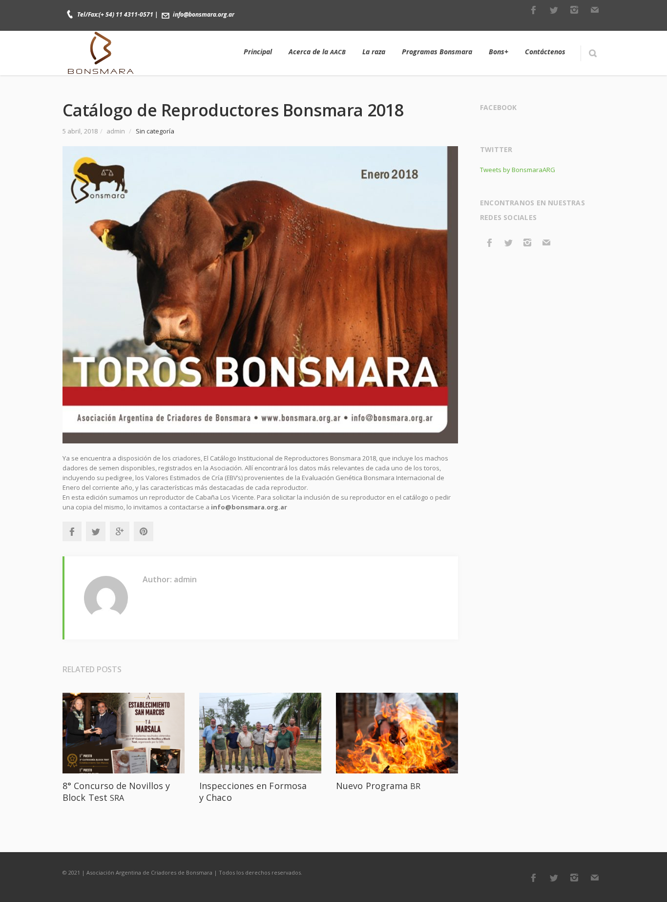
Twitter (553, 10)
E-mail (594, 10)
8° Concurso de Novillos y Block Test (116, 791)
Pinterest (143, 531)
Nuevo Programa (378, 786)
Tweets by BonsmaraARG (517, 169)
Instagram (574, 10)
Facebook (533, 10)
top (647, 882)
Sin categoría (155, 131)
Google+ (119, 531)
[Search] (592, 53)
